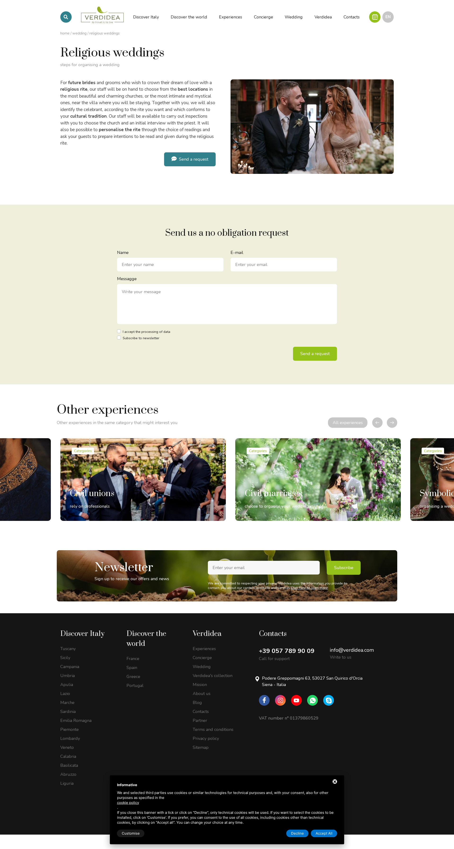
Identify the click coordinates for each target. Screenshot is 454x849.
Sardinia (68, 711)
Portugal (135, 685)
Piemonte (69, 729)
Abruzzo (68, 774)
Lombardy (70, 738)
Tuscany (68, 648)
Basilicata (69, 765)
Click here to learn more (309, 587)
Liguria (67, 783)
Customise (131, 833)
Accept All (324, 833)
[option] (143, 479)
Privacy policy (206, 738)
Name (123, 252)
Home (65, 33)
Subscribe (343, 567)
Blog (197, 702)
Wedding (79, 33)
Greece (133, 676)
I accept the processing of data (146, 331)
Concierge (202, 657)
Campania (69, 666)
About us (201, 693)
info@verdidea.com (352, 650)
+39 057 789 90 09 (286, 651)
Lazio (65, 693)
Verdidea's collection (212, 675)
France (133, 658)
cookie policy (128, 802)
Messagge (127, 279)
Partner (200, 720)
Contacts (201, 711)
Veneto (67, 747)
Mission (200, 684)
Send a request (193, 159)
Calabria (68, 756)
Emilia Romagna (76, 720)
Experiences (204, 648)
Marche (67, 702)
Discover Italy (82, 633)
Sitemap (201, 747)
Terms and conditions (213, 729)
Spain (132, 667)
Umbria (67, 675)
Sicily (65, 657)
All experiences (348, 422)
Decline (297, 833)
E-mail (237, 252)
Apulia (66, 684)
